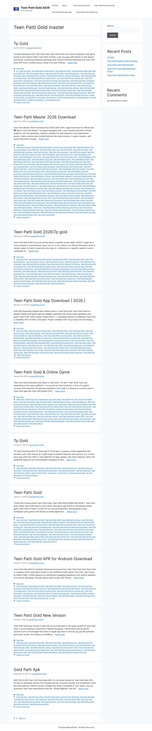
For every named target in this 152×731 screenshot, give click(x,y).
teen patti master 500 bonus (76, 174)
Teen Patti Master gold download (75, 191)
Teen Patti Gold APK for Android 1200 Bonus (63, 76)
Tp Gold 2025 (19, 97)
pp (17, 71)
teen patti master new (75, 193)
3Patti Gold (20, 399)
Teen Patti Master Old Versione (65, 205)
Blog (64, 5)
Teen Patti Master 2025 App (71, 162)
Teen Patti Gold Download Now (62, 343)
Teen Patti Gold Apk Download (52, 333)
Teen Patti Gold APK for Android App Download (52, 81)
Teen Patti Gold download (47, 83)
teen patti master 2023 (22, 159)
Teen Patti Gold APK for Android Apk (70, 78)
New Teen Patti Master (81, 147)
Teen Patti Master (48, 154)
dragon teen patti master (63, 147)
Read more (73, 63)
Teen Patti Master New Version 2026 (66, 198)
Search (110, 26)
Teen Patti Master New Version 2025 (37, 198)
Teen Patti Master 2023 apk (42, 159)
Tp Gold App (51, 97)
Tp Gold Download (82, 97)
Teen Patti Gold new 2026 (31, 154)
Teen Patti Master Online (87, 205)
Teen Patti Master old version (42, 205)
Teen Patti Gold (24, 71)
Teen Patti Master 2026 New (54, 174)
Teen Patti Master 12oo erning (30, 157)
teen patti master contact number (69, 186)
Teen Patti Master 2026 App (32, 174)
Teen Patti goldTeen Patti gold (77, 95)
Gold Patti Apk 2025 (35, 697)
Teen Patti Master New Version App (32, 203)
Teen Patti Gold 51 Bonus (35, 73)
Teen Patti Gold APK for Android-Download (53, 558)
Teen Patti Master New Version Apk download (44, 200)
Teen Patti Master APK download (43, 181)
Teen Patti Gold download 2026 (70, 83)
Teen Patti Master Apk (60, 179)
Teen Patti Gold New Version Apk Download (60, 350)
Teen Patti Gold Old (42, 95)
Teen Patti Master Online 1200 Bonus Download (60, 207)
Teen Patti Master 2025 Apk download (45, 162)
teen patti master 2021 (68, 157)
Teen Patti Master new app (44, 195)
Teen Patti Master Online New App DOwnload (57, 212)
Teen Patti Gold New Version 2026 (37, 90)
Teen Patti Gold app (29, 83)
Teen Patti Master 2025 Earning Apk (69, 167)
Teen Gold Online (55, 399)
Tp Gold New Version (52, 100)
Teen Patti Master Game (32, 191)
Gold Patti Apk (27, 669)
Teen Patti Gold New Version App (44, 93)
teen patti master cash (58, 183)
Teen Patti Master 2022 (87, 157)
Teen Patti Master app (64, 181)
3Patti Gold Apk (31, 399)
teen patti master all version (40, 179)
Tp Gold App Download (65, 97)
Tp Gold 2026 (30, 97)
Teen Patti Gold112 (58, 95)
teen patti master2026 (46, 215)
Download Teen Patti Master (42, 147)
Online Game (43, 399)
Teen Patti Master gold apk (52, 191)
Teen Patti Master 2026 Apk (56, 171)
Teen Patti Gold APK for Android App (66, 338)
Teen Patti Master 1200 (64, 154)
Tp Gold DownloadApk (35, 100)
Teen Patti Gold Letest (34, 85)
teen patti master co (30, 186)
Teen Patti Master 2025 (80, 159)
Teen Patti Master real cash (85, 212)
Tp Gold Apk (41, 97)
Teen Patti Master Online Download (58, 210)
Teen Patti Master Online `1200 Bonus (28, 207)
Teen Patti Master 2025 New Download (42, 169)
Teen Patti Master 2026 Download (45, 117)
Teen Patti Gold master (51, 85)
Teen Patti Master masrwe (57, 193)
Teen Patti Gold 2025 (81, 5)
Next (22, 718)
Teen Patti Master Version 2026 (25, 215)
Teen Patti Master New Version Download (61, 203)
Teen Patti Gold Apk (72, 73)
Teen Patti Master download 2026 (34, 188)
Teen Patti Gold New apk (28, 88)
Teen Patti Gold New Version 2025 (56, 348)
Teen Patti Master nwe (86, 203)
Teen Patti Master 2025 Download (42, 167)
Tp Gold (55, 5)
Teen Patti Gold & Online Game (42, 71)
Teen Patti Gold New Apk (62, 12)
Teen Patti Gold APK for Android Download (54, 340)
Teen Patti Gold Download (104, 5)
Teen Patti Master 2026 (36, 171)
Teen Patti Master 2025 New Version (72, 169)
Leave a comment (23, 102)
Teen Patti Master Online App (33, 210)
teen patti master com (47, 186)
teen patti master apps (22, 183)
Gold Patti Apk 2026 (51, 697)
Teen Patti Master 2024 (62, 159)
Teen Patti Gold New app (47, 88)
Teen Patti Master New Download (67, 195)
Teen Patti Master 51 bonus (40, 176)
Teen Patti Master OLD (22, 205)
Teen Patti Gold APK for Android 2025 (58, 336)
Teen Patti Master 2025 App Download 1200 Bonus (55, 164)
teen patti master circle (76, 183)
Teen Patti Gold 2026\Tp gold (40, 231)
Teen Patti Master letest (37, 193)
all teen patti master (23, 147)
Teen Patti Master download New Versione (64, 188)
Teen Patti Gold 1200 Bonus (87, 12)
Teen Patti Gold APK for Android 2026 (41, 78)
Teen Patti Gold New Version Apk (63, 90)
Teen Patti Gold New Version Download (72, 93)
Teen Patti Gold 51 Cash (55, 73)
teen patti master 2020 (51, 157)
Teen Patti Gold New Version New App (68, 352)
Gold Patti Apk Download (69, 697)
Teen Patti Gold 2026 (35, 7)
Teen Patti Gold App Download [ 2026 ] (49, 300)
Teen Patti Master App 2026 (83, 181)
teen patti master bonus (40, 183)
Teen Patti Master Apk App (79, 179)
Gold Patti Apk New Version (24, 699)
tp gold (91, 95)
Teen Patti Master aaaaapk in (62, 176)
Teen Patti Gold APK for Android (34, 76)
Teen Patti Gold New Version (68, 88)
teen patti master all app (83, 176)
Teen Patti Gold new (68, 85)
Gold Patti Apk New (87, 697)
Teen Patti (20, 68)
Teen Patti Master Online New (29, 212)
